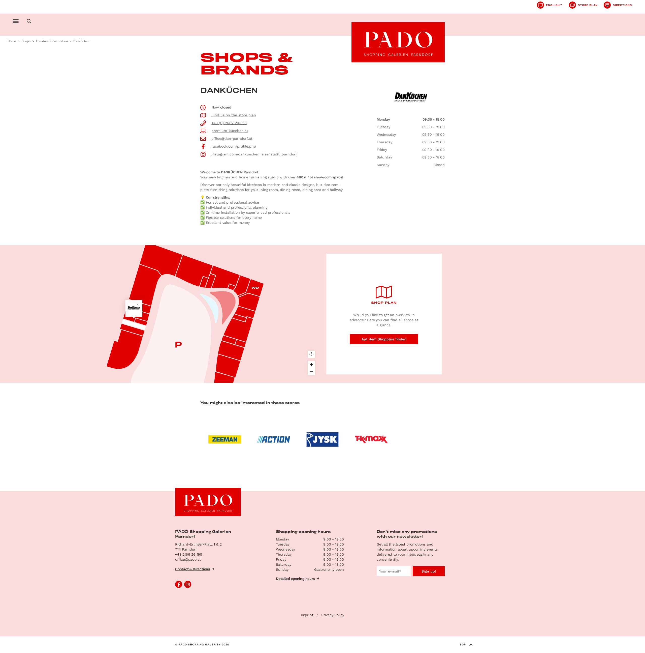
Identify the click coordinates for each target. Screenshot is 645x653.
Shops (26, 41)
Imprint (307, 615)
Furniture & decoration (52, 41)
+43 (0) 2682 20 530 (229, 123)
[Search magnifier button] (29, 21)
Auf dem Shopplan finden (384, 339)
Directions (622, 5)
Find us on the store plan (233, 115)
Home (12, 41)
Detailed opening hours (295, 579)
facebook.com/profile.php (233, 146)
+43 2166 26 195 (188, 554)
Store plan (588, 5)
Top (463, 644)
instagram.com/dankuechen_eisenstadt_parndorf (254, 154)
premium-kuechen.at (229, 131)
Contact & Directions (192, 569)
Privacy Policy (332, 615)
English (553, 5)
